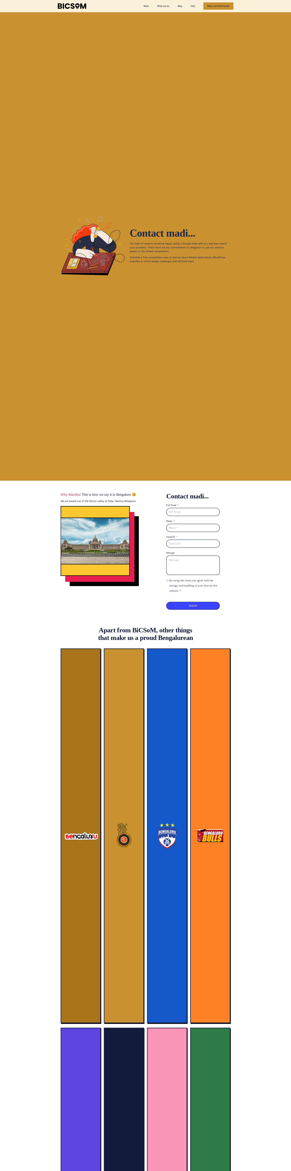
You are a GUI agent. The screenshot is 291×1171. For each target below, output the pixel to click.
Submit (193, 605)
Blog (180, 6)
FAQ (193, 6)
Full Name (171, 505)
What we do (163, 6)
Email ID (171, 537)
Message (170, 553)
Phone (169, 521)
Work (146, 6)
